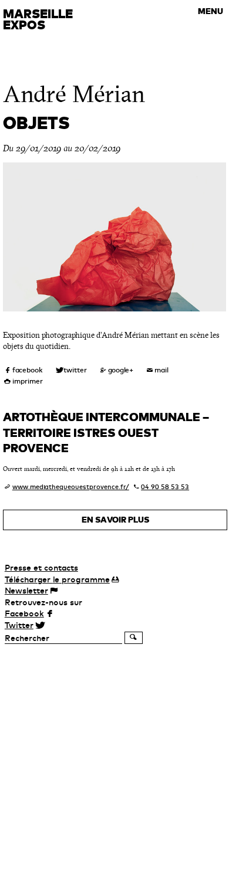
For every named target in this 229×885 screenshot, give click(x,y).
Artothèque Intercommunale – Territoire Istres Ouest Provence (106, 432)
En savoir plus (115, 519)
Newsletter (26, 590)
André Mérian (74, 94)
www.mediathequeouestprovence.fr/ (70, 487)
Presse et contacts (41, 567)
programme (57, 579)
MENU (210, 11)
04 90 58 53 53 (165, 487)
